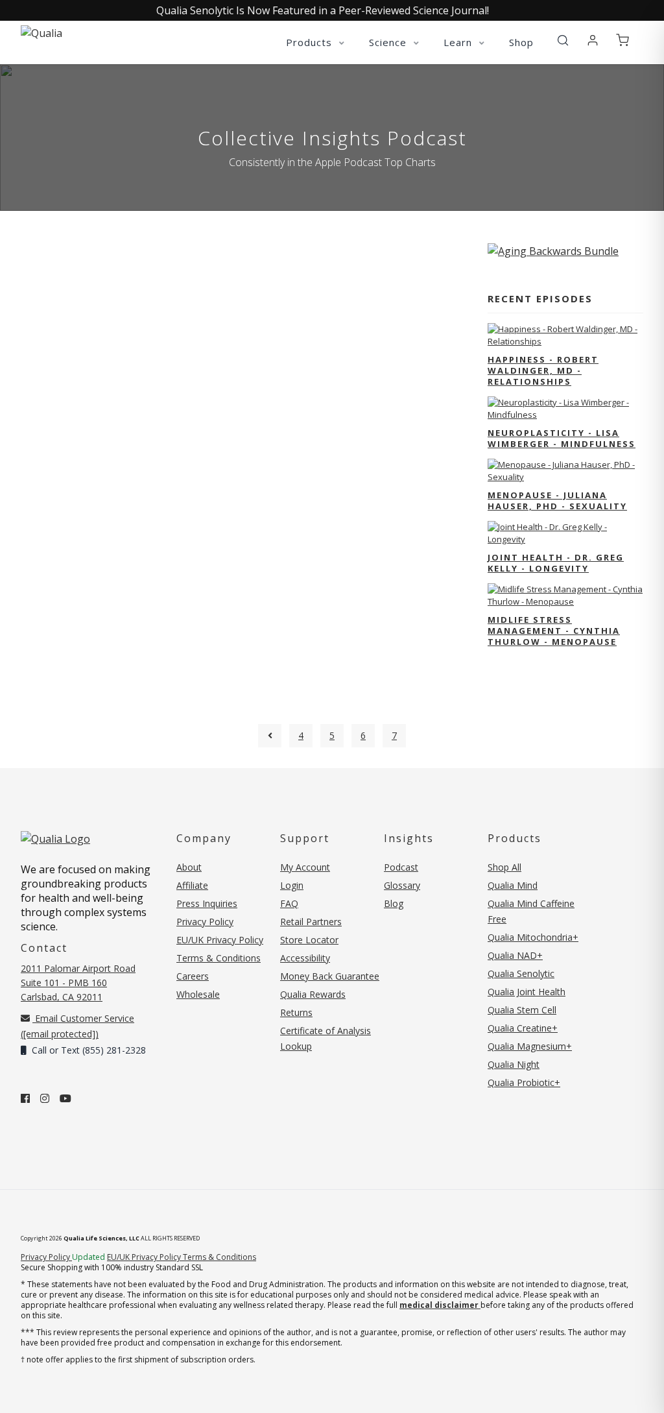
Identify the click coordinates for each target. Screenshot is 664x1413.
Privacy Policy (204, 921)
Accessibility (305, 958)
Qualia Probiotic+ (524, 1082)
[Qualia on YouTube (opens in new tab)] (65, 1098)
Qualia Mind (513, 885)
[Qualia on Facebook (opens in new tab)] (25, 1098)
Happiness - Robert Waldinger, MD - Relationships (543, 370)
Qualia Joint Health (526, 991)
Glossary (402, 885)
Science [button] (389, 42)
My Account (305, 867)
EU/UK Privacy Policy (219, 940)
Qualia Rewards (313, 994)
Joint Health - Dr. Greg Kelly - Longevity (556, 562)
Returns (296, 1012)
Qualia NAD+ (515, 955)
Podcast (401, 867)
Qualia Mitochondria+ (533, 937)
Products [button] (310, 42)
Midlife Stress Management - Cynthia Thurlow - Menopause (554, 630)
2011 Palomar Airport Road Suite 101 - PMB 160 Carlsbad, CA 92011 (78, 982)
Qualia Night (514, 1064)
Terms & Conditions (218, 958)
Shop (521, 42)
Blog (393, 903)
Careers (192, 976)
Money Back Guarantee (329, 976)
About (189, 867)
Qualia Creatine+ (523, 1028)
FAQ (289, 903)
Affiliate (192, 885)
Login (291, 885)
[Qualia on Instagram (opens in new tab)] (44, 1098)
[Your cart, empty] (622, 41)
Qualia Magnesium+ (530, 1046)
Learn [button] (459, 42)
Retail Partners (311, 921)
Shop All (504, 867)
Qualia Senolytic (521, 973)
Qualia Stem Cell (522, 1010)
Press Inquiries (206, 903)
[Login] (592, 41)
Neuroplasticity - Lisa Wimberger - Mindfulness (561, 438)
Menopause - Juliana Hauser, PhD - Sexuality (557, 500)
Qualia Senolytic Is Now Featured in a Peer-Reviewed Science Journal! (322, 10)
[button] (562, 41)
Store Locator (309, 940)
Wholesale (198, 994)
